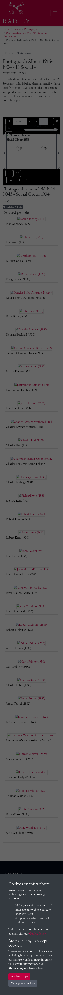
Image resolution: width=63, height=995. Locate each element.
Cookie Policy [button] (37, 933)
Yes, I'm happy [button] (19, 976)
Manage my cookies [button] (23, 983)
